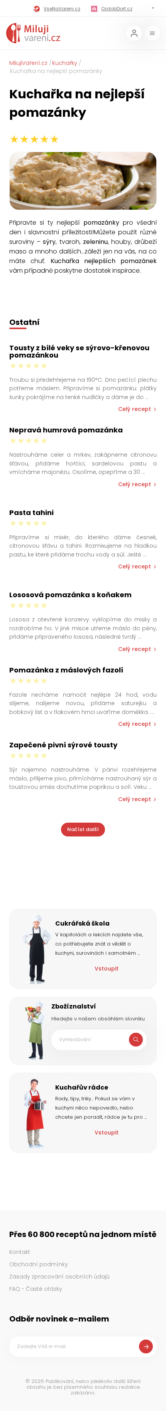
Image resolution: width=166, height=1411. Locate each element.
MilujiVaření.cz (28, 63)
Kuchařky (64, 63)
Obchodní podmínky (38, 1264)
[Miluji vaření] (33, 33)
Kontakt (19, 1252)
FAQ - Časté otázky (35, 1289)
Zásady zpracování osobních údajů (59, 1276)
